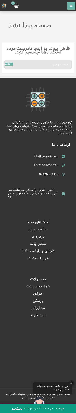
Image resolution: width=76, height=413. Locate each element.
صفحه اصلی (38, 229)
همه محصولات (38, 286)
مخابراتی (38, 308)
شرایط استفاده (38, 258)
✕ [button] (72, 383)
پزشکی (38, 301)
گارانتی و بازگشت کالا (38, 251)
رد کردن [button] (17, 408)
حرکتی (38, 293)
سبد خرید (38, 315)
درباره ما (38, 236)
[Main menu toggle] (71, 6)
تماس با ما (38, 244)
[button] (39, 403)
